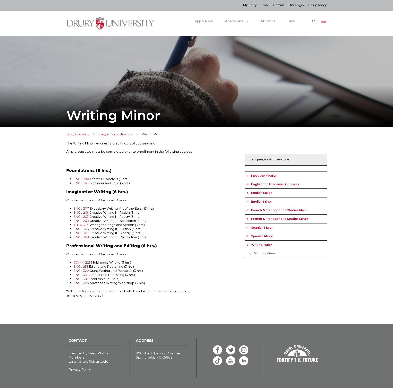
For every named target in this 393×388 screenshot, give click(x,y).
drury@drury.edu (93, 361)
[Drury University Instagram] (244, 350)
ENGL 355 (81, 275)
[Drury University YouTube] (231, 361)
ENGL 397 (81, 279)
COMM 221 (81, 262)
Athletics (268, 21)
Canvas (278, 5)
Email (265, 5)
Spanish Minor (262, 236)
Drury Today (317, 5)
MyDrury (249, 5)
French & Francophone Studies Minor (279, 219)
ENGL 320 (81, 271)
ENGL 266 (81, 212)
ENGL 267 (81, 217)
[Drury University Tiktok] (217, 361)
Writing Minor (264, 253)
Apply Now (203, 21)
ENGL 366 (81, 229)
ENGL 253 (81, 183)
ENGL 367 (81, 233)
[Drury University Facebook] (217, 350)
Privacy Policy (80, 370)
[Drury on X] (231, 350)
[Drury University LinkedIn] (244, 361)
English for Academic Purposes (275, 184)
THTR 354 (81, 225)
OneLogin (296, 5)
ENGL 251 (80, 266)
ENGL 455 (81, 283)
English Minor (261, 201)
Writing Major (261, 245)
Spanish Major (262, 227)
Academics (234, 21)
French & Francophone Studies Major (279, 210)
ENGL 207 (81, 208)
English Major (261, 193)
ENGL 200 (81, 179)
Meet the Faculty (264, 175)
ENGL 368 (81, 237)
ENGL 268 (81, 221)
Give (291, 21)
